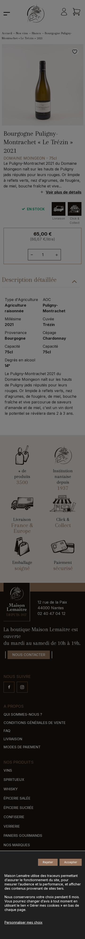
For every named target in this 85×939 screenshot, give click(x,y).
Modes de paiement (22, 747)
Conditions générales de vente (35, 722)
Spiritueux (14, 779)
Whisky (11, 789)
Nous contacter (28, 654)
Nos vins (22, 33)
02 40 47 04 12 (51, 613)
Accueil (7, 33)
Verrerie (12, 826)
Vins (8, 770)
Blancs (36, 33)
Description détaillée (29, 279)
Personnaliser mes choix (23, 922)
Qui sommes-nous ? (23, 714)
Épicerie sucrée (19, 807)
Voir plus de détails (63, 192)
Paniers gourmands (23, 835)
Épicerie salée (17, 798)
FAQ (7, 730)
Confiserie (14, 817)
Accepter (70, 862)
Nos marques (17, 845)
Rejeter (48, 862)
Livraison (13, 739)
